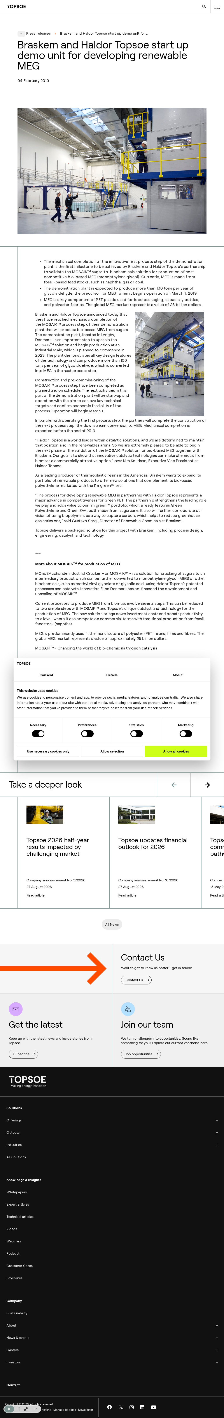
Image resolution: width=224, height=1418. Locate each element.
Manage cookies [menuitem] (64, 1409)
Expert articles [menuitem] (18, 1204)
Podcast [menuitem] (13, 1253)
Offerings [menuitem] (14, 1120)
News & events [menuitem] (18, 1338)
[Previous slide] (174, 784)
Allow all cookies (176, 751)
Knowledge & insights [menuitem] (24, 1180)
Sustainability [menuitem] (17, 1313)
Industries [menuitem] (14, 1145)
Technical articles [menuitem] (20, 1217)
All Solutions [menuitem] (16, 1157)
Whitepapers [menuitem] (17, 1192)
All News (112, 924)
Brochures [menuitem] (15, 1278)
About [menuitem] (11, 1325)
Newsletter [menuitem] (85, 1409)
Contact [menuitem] (13, 1385)
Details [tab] (112, 675)
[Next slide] (207, 784)
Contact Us (134, 980)
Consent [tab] (46, 675)
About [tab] (178, 675)
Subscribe (21, 1054)
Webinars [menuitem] (14, 1241)
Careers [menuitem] (13, 1350)
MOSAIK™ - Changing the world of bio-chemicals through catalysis (96, 648)
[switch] (87, 733)
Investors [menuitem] (14, 1362)
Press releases (38, 33)
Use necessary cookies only (48, 751)
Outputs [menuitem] (13, 1132)
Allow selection (112, 751)
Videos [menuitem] (12, 1229)
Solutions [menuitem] (14, 1108)
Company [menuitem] (14, 1301)
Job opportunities (139, 1054)
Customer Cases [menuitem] (20, 1266)
